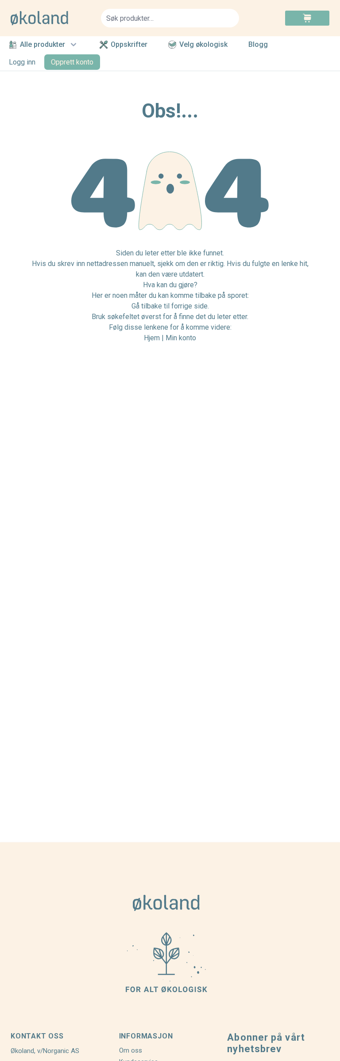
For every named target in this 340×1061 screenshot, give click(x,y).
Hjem (152, 338)
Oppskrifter (129, 45)
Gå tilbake (146, 306)
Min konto (181, 338)
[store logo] (50, 18)
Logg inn (22, 62)
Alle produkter (42, 44)
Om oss (130, 1050)
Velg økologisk (203, 45)
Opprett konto (72, 62)
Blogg (258, 45)
